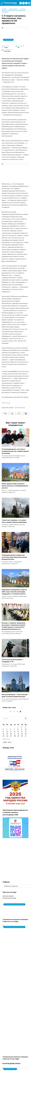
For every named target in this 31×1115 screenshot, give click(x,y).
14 (14, 731)
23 (22, 733)
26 (7, 736)
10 (25, 729)
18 (3, 733)
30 (22, 736)
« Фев (5, 742)
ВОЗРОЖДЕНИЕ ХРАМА (11, 1063)
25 (3, 736)
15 (18, 731)
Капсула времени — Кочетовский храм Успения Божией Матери (14, 695)
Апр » (10, 742)
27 (11, 736)
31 (25, 736)
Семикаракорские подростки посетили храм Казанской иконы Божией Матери (14, 557)
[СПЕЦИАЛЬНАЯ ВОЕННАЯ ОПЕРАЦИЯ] (15, 916)
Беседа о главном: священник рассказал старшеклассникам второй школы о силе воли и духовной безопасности (13, 626)
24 (26, 733)
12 (7, 731)
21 (14, 733)
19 (7, 733)
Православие (8, 39)
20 (11, 733)
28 (15, 736)
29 (18, 736)
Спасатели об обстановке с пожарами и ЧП (12, 660)
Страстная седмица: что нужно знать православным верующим (14, 521)
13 (10, 731)
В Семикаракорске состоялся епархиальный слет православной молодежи (15, 451)
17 (25, 731)
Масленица (6, 403)
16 (21, 731)
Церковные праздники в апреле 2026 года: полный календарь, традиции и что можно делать (14, 592)
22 (18, 733)
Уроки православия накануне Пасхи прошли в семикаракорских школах (15, 486)
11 (3, 731)
